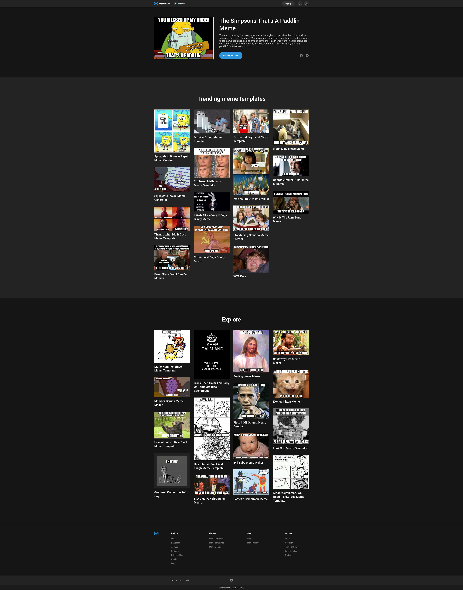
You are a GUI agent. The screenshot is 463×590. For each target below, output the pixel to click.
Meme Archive (253, 543)
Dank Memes (176, 543)
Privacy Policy (291, 551)
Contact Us (289, 543)
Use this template (230, 55)
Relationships (177, 555)
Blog (249, 539)
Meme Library (215, 547)
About (287, 539)
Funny (174, 539)
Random (180, 4)
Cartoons (175, 551)
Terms (173, 580)
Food (173, 563)
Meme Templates (216, 543)
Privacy (180, 580)
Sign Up (288, 4)
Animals (174, 547)
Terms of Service (292, 547)
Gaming (174, 559)
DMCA (288, 555)
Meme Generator (216, 539)
